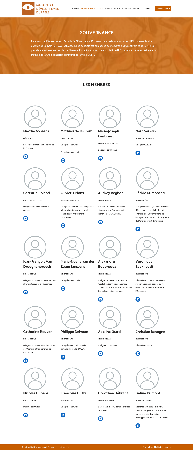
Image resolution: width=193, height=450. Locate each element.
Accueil (75, 9)
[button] (102, 8)
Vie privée (64, 447)
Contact (147, 9)
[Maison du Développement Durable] (41, 8)
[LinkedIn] (25, 156)
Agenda (108, 9)
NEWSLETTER (163, 9)
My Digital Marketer (162, 447)
